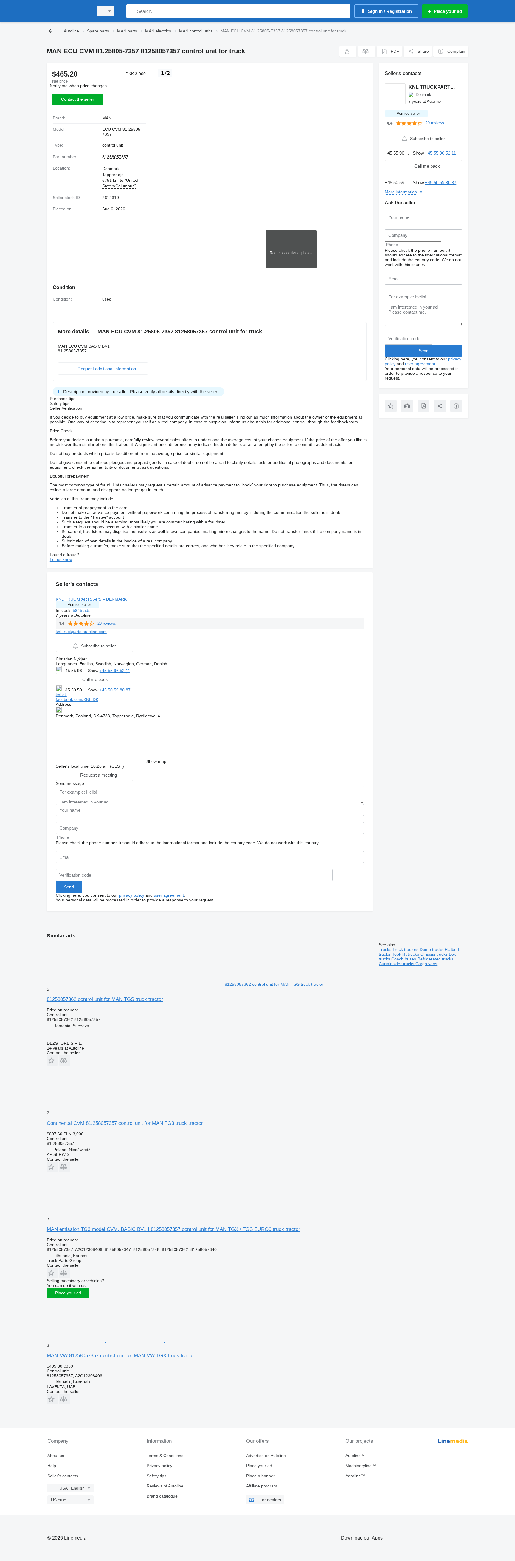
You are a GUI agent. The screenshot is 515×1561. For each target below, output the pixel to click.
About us (55, 1455)
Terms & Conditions (165, 1455)
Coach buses (404, 959)
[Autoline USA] (68, 11)
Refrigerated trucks (435, 959)
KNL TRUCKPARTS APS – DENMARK (91, 599)
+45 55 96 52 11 (115, 670)
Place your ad (68, 1293)
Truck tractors (406, 949)
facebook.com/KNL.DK (77, 699)
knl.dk (61, 694)
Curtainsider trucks (397, 963)
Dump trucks (432, 949)
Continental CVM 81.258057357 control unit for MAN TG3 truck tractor (125, 1123)
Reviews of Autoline (165, 1486)
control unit (112, 145)
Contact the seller (77, 99)
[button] (347, 51)
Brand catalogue (162, 1496)
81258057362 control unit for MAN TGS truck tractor (105, 999)
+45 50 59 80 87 (115, 690)
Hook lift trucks (405, 954)
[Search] (132, 11)
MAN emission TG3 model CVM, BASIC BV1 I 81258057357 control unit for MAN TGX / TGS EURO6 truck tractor (173, 1229)
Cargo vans (426, 963)
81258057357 (115, 156)
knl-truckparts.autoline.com (81, 631)
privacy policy (131, 895)
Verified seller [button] (79, 604)
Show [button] (94, 670)
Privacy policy (159, 1465)
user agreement (169, 895)
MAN (106, 118)
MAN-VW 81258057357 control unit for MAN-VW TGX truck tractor (121, 1355)
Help (51, 1465)
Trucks (386, 949)
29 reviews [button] (106, 623)
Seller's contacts (62, 1475)
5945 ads (81, 610)
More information (401, 191)
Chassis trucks (434, 954)
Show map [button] (156, 761)
